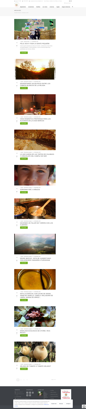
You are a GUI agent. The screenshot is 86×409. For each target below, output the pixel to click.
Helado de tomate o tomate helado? (35, 366)
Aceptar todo (54, 403)
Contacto (52, 398)
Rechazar (61, 403)
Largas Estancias (66, 6)
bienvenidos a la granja (28, 81)
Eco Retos (45, 6)
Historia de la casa (54, 394)
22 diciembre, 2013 (37, 221)
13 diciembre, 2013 (37, 364)
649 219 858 (18, 396)
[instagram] (30, 393)
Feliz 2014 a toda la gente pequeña (34, 43)
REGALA (57, 6)
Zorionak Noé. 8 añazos (30, 189)
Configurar (68, 403)
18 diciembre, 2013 (37, 291)
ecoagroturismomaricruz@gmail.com (23, 398)
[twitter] (33, 393)
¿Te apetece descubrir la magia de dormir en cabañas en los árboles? (46, 395)
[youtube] (27, 395)
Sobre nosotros (53, 392)
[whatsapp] (30, 395)
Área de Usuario (68, 3)
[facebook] (27, 393)
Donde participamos (54, 396)
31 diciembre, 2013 (35, 41)
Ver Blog (52, 390)
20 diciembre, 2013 (37, 256)
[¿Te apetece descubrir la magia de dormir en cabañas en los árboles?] (40, 393)
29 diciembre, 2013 (37, 152)
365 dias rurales (26, 41)
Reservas (52, 6)
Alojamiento (23, 6)
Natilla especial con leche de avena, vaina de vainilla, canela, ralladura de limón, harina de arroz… (36, 295)
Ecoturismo (31, 6)
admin (22, 41)
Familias (38, 6)
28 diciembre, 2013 (37, 187)
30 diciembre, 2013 (37, 81)
